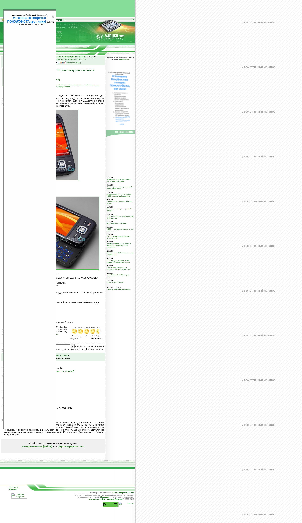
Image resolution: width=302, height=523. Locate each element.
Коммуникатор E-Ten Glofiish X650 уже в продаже (119, 180)
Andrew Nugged (114, 499)
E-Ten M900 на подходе (117, 223)
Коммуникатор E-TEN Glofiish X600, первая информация (119, 195)
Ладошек (119, 289)
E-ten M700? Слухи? (115, 282)
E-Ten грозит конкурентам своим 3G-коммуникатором (118, 261)
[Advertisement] (67, 8)
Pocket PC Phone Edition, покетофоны (68, 85)
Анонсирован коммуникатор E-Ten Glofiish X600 (120, 188)
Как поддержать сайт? (123, 493)
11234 (122, 124)
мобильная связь (92, 85)
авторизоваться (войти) (37, 446)
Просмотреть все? (62, 371)
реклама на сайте (97, 499)
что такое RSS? (73, 63)
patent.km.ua (124, 59)
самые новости (71, 57)
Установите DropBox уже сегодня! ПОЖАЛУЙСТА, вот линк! (120, 82)
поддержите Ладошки (13, 488)
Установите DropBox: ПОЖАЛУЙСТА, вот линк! (26, 19)
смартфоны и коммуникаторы (58, 87)
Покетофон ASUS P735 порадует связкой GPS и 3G (119, 268)
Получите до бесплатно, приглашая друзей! (122, 119)
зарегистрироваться (71, 446)
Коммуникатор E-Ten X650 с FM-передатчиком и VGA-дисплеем (119, 245)
